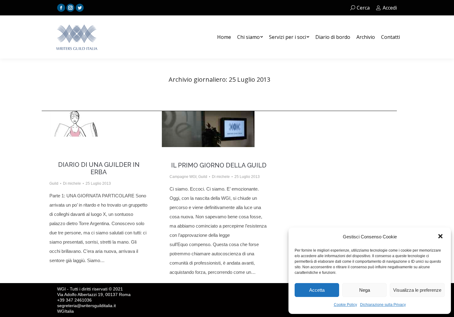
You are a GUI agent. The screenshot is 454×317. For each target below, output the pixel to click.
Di (72, 183)
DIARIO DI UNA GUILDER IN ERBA (99, 168)
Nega (364, 290)
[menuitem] (224, 37)
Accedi (390, 7)
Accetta (317, 290)
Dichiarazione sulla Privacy (383, 305)
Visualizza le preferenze (417, 290)
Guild (53, 183)
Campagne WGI (183, 177)
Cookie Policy (345, 305)
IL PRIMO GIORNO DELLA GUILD (219, 165)
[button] (441, 237)
